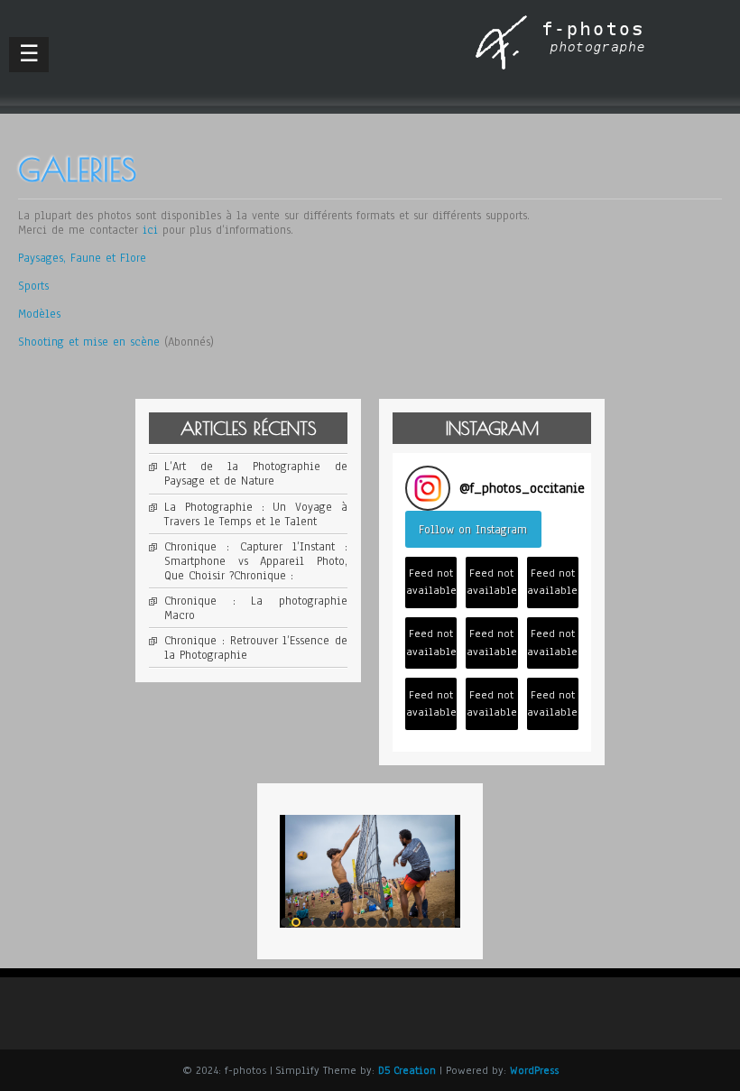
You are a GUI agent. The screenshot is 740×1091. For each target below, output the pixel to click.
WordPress (534, 1070)
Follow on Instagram (473, 530)
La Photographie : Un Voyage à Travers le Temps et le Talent (255, 514)
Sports (33, 286)
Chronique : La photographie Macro (255, 608)
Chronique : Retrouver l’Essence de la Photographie (255, 648)
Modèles (39, 314)
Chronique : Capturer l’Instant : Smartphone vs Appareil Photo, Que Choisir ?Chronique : (255, 561)
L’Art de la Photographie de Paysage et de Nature (255, 473)
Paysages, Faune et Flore (82, 258)
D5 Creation (407, 1070)
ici (150, 230)
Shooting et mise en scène (89, 342)
